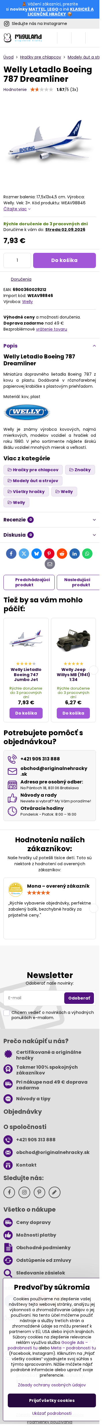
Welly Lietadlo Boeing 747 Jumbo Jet (26, 674)
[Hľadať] (64, 38)
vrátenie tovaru (51, 329)
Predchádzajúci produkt (32, 582)
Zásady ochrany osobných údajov (52, 1385)
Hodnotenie (15, 89)
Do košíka (64, 260)
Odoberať (79, 998)
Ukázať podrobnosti (51, 1413)
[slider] (41, 89)
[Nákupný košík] (78, 38)
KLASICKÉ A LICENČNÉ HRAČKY (61, 11)
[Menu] (92, 38)
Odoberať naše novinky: (50, 983)
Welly (27, 301)
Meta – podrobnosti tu (73, 1348)
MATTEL (37, 9)
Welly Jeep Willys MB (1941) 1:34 (73, 674)
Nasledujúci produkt (77, 582)
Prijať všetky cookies (52, 1400)
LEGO (52, 9)
